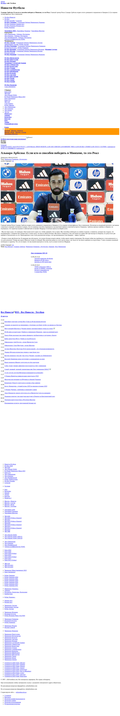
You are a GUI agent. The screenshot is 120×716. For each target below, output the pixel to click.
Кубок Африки (9, 105)
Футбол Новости (9, 17)
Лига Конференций (10, 478)
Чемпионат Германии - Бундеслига (16, 159)
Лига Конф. (8, 110)
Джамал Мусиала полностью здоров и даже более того (21, 352)
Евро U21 (7, 100)
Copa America (8, 103)
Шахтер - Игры (9, 132)
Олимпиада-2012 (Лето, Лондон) (15, 674)
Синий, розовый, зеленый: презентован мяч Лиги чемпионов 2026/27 (26, 369)
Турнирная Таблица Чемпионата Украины (31, 22)
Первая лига (8, 600)
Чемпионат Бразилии (11, 651)
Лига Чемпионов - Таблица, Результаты (17, 34)
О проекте (7, 695)
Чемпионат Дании (10, 656)
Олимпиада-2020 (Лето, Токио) (14, 668)
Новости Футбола (10, 464)
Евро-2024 (7, 92)
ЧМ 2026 (7, 93)
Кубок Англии (24, 44)
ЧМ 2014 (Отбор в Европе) (13, 528)
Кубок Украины (9, 27)
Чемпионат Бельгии (10, 637)
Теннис (6, 122)
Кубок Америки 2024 (11, 577)
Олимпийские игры (11, 124)
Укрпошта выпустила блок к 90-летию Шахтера (19, 400)
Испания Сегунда (10, 614)
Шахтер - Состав (20, 132)
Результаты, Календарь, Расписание (15, 592)
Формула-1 (8, 114)
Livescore (19, 21)
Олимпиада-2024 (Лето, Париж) (14, 664)
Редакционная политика (12, 704)
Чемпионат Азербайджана (12, 649)
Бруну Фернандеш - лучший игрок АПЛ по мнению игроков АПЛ (25, 386)
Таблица (7, 590)
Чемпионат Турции (10, 648)
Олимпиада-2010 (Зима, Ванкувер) (15, 676)
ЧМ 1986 (7, 531)
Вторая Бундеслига (10, 48)
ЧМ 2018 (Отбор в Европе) (13, 524)
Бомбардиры (8, 594)
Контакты (7, 697)
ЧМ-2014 (7, 526)
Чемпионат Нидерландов (12, 636)
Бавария (51, 246)
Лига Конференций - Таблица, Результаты (17, 37)
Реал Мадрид (9, 246)
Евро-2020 (7, 552)
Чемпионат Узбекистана (12, 644)
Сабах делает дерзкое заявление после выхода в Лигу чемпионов (25, 366)
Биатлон (7, 119)
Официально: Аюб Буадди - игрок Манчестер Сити (21, 342)
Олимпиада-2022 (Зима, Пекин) (14, 666)
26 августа (4, 316)
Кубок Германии (23, 48)
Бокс (6, 120)
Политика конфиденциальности (14, 699)
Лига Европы (8, 108)
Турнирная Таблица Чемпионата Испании (30, 49)
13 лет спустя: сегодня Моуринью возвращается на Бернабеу (23, 372)
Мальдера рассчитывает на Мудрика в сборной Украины (22, 379)
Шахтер (6, 129)
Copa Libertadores (9, 86)
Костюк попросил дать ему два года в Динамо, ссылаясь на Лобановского (28, 355)
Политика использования (12, 702)
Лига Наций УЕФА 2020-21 (13, 536)
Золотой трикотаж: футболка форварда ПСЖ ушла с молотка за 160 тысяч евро (43, 260)
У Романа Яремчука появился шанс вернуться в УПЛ (21, 376)
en (3, 1)
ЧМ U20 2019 (8, 567)
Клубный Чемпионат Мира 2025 (14, 97)
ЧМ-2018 (7, 523)
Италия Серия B (9, 53)
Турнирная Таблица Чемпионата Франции (31, 54)
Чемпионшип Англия (11, 44)
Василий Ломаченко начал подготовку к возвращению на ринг (24, 359)
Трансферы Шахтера (37, 31)
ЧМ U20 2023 (8, 565)
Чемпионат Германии (11, 619)
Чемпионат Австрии (11, 639)
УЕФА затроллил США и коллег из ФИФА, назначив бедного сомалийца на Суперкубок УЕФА (43, 269)
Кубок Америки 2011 (11, 585)
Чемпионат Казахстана (11, 646)
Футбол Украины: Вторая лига (14, 26)
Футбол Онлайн (9, 21)
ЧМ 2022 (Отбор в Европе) (13, 521)
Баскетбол (8, 117)
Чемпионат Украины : (11, 589)
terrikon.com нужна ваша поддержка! (13, 139)
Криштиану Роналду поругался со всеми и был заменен (22, 383)
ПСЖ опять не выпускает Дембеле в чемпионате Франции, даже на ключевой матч (31, 332)
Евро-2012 (7, 558)
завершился (105, 146)
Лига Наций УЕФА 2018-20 (13, 538)
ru (4, 1)
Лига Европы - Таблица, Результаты (16, 36)
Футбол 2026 (8, 466)
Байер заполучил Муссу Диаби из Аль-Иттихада (20, 338)
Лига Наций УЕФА (10, 95)
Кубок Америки (9, 575)
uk (1, 1)
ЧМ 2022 (7, 519)
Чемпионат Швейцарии (12, 653)
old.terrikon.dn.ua (21, 692)
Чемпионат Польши (10, 641)
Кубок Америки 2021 (11, 579)
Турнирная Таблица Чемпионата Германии (31, 46)
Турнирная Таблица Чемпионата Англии (29, 42)
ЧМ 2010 (7, 530)
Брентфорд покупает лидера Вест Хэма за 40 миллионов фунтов (25, 321)
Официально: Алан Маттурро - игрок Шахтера (19, 345)
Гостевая (7, 130)
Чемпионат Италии (10, 626)
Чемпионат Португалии (12, 634)
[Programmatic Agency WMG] (1, 708)
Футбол (3, 3)
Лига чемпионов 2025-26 (39, 253)
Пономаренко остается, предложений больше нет (20, 403)
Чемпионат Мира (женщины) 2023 (15, 570)
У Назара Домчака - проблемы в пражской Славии (20, 389)
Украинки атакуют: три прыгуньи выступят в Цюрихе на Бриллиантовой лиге (29, 396)
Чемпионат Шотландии (12, 654)
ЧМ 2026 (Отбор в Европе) (13, 518)
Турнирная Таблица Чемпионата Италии (29, 51)
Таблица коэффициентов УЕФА (14, 39)
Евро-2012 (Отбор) (10, 560)
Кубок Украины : (9, 597)
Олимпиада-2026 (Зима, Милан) (14, 663)
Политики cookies (10, 700)
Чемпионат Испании (11, 612)
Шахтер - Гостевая (10, 506)
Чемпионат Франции (11, 631)
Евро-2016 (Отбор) (10, 557)
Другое (6, 112)
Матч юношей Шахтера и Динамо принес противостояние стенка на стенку (28, 328)
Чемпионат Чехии (10, 658)
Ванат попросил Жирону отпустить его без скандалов (21, 362)
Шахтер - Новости (17, 130)
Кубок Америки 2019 (11, 580)
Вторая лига (8, 602)
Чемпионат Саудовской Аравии (14, 642)
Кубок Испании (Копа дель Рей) (14, 615)
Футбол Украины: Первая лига (14, 24)
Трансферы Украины (23, 31)
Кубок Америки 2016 (11, 582)
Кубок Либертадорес (11, 479)
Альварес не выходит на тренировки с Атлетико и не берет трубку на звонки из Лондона (33, 325)
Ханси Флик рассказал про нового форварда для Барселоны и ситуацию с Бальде (30, 335)
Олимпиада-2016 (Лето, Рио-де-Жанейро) (17, 671)
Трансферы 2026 (9, 509)
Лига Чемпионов (9, 107)
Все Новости (7, 312)
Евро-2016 (7, 555)
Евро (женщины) (9, 98)
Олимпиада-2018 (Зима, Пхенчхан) (15, 669)
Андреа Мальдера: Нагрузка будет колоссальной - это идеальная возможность (29, 349)
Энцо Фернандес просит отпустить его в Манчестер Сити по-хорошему (27, 393)
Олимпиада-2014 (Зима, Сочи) (14, 673)
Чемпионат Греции (10, 659)
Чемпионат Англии (10, 605)
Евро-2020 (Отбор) (10, 553)
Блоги (6, 127)
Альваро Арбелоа (19, 246)
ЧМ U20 (7, 102)
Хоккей (7, 115)
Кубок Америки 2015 (11, 584)
